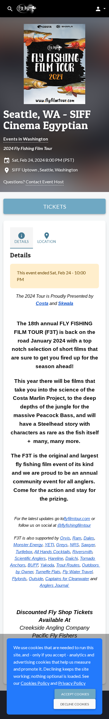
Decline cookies (74, 704)
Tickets (54, 206)
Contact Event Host (45, 181)
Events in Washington (25, 138)
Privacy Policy (72, 683)
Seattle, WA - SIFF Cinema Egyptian (47, 120)
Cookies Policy (35, 683)
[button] (100, 8)
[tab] (21, 237)
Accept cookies (75, 694)
